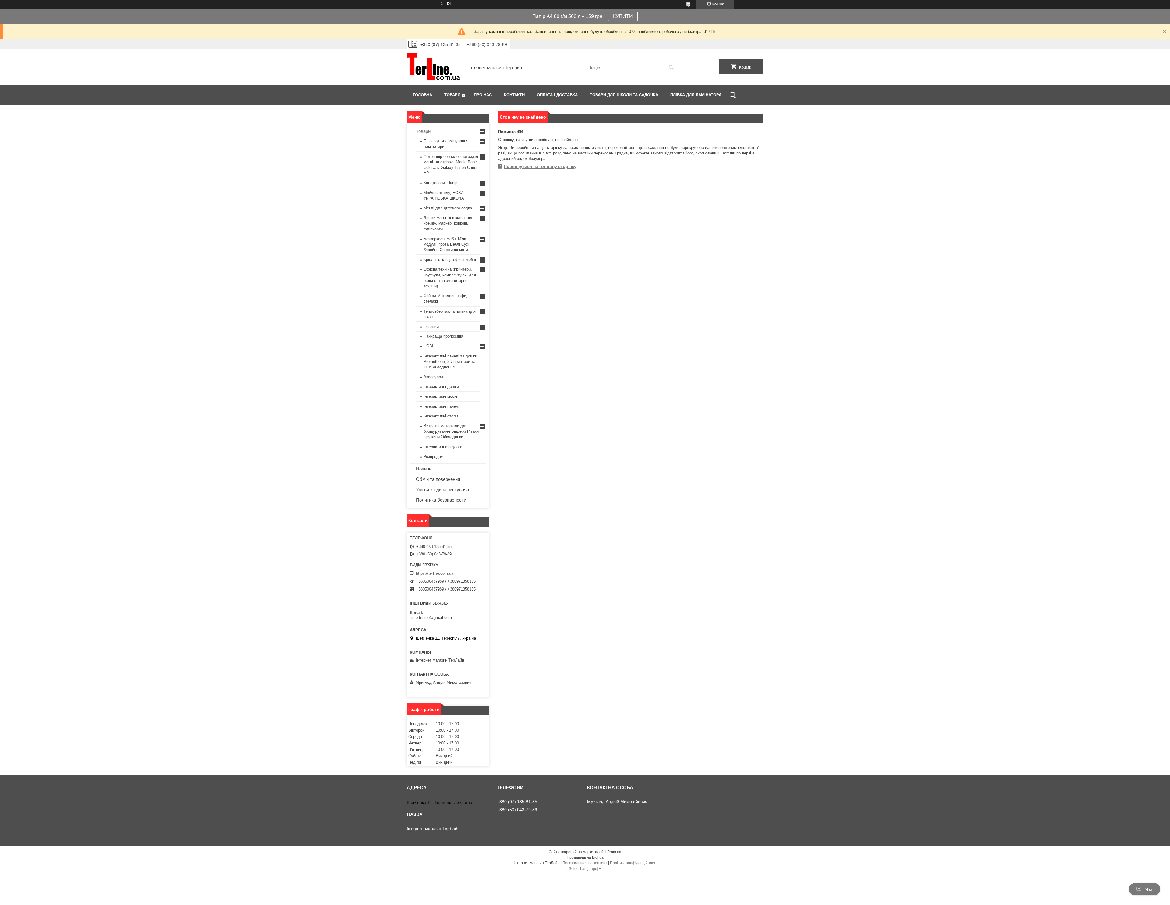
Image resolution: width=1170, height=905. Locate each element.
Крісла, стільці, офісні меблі (450, 259)
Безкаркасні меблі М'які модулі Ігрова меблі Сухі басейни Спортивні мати (446, 244)
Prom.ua (614, 852)
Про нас (483, 95)
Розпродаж (434, 456)
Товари (452, 95)
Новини (423, 468)
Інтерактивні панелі (441, 406)
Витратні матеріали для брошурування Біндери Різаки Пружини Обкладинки (451, 431)
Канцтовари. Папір (440, 182)
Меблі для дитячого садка (448, 208)
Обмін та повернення (438, 479)
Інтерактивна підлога (443, 447)
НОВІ (428, 346)
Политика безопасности (441, 499)
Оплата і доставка (557, 95)
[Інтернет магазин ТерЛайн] (434, 67)
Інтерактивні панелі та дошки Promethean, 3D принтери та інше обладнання (450, 361)
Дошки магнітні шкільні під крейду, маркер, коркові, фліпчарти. (448, 223)
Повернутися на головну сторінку (540, 166)
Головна (422, 95)
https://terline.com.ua (434, 573)
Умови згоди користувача (442, 489)
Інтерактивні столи (441, 416)
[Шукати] (671, 67)
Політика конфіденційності (633, 863)
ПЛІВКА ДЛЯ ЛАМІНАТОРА (696, 95)
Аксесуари (433, 376)
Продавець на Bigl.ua (585, 857)
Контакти (514, 95)
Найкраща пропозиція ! (445, 336)
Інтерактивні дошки (441, 386)
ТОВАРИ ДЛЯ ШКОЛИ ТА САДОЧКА (624, 95)
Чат (1149, 889)
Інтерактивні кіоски (441, 396)
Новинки (431, 326)
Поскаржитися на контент (584, 863)
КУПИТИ (623, 16)
